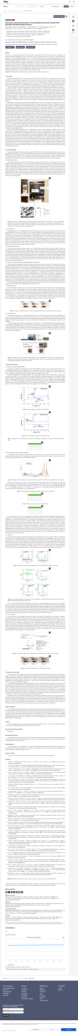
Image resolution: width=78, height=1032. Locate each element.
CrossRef (15, 763)
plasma (34, 71)
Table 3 (51, 482)
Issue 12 (21, 11)
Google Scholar (41, 766)
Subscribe (6, 1015)
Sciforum (42, 988)
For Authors (23, 988)
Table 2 (45, 482)
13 (17, 104)
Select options (7, 1009)
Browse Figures (20, 47)
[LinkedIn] (12, 892)
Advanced (72, 6)
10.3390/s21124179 (28, 11)
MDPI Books (42, 990)
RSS (26, 978)
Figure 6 (39, 456)
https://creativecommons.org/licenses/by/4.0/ (44, 885)
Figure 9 (58, 623)
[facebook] (14, 892)
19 (20, 107)
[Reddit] (19, 892)
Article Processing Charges (9, 988)
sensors (39, 71)
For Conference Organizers (27, 998)
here (60, 923)
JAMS (41, 998)
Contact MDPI (6, 993)
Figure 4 (8, 377)
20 (29, 111)
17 (32, 105)
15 (19, 104)
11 (14, 104)
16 (21, 104)
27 (49, 134)
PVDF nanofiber (14, 71)
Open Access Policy (7, 991)
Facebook (60, 990)
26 (6, 134)
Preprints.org (42, 991)
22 (30, 131)
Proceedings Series (44, 1000)
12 (15, 104)
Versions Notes (30, 47)
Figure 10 (62, 623)
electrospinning (22, 71)
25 (34, 131)
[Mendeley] (22, 892)
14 (18, 104)
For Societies (24, 997)
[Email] (6, 892)
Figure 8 (31, 538)
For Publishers (24, 995)
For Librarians (24, 993)
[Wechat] (17, 892)
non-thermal (29, 71)
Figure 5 (39, 377)
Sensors (10, 11)
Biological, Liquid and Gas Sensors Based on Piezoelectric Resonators (40, 44)
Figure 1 (45, 162)
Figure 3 (18, 330)
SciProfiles (42, 995)
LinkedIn (60, 988)
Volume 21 (15, 11)
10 (17, 98)
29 (38, 267)
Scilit (19, 763)
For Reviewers (24, 990)
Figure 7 (23, 538)
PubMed (14, 833)
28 (25, 135)
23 (32, 131)
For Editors (23, 991)
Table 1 (16, 376)
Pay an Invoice (6, 990)
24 (33, 131)
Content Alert (31, 978)
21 (63, 114)
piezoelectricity (45, 71)
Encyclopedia (43, 997)
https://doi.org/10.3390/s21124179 (26, 39)
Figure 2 (56, 293)
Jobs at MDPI (5, 995)
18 (34, 105)
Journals (5, 11)
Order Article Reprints (59, 16)
